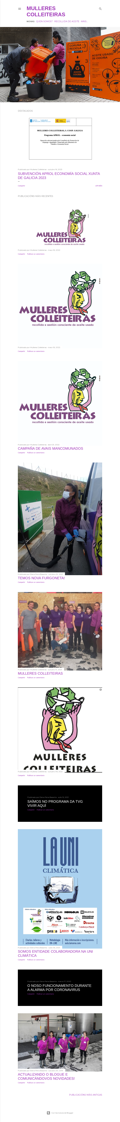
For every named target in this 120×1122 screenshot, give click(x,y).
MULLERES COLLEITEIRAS (40, 673)
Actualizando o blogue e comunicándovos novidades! (46, 1076)
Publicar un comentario (35, 254)
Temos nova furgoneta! (41, 578)
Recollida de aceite (66, 21)
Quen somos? (44, 21)
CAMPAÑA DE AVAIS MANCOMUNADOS (50, 448)
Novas (31, 21)
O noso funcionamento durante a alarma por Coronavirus (59, 988)
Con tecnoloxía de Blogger (62, 1113)
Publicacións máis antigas (85, 1095)
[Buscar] (100, 8)
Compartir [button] (21, 186)
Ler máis (98, 186)
